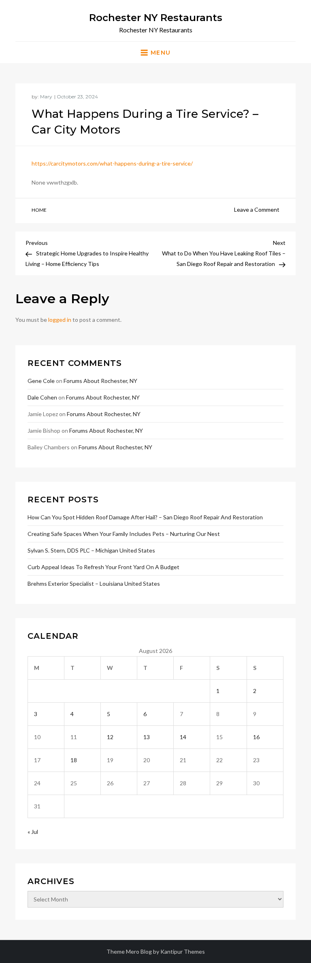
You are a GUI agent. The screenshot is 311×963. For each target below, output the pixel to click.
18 (73, 760)
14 (183, 736)
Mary (46, 97)
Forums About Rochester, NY (100, 380)
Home (39, 210)
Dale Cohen (42, 397)
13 (146, 736)
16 (256, 736)
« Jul (33, 831)
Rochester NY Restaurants (155, 17)
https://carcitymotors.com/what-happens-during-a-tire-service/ (112, 163)
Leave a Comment (256, 209)
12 (110, 736)
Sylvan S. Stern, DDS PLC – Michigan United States (91, 550)
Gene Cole (41, 380)
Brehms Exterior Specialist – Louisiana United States (94, 583)
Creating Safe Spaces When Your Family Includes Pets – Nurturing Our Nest (124, 533)
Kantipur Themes (182, 951)
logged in (59, 319)
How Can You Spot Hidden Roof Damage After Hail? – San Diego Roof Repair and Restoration (145, 517)
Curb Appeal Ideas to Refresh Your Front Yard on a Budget (103, 566)
